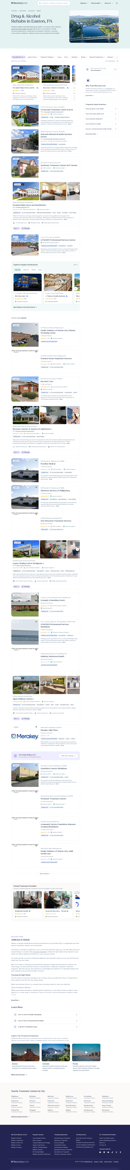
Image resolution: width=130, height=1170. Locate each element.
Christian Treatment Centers (62, 1154)
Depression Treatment (61, 1140)
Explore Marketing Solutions (107, 1140)
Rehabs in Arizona (16, 1147)
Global (40, 270)
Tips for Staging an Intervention (85, 1145)
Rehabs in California (17, 1140)
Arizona (15, 1064)
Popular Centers (38, 1134)
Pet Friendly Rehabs (38, 1152)
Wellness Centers (38, 1149)
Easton (23, 318)
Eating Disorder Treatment (62, 1138)
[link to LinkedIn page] (104, 1152)
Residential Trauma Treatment (63, 1149)
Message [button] (26, 228)
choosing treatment (40, 952)
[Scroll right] (117, 57)
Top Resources (81, 1134)
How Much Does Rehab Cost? (85, 1147)
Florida (33, 270)
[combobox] (54, 3)
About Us (102, 1143)
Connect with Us (104, 1149)
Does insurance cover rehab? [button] (95, 109)
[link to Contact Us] (100, 1152)
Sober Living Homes (39, 1145)
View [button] (15, 228)
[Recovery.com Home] (19, 3)
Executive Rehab (59, 1143)
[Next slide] (75, 84)
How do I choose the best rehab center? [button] (99, 129)
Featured (17, 270)
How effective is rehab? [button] (93, 124)
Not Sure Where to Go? (19, 1134)
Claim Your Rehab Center (106, 1138)
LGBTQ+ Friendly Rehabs (40, 1147)
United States (22, 10)
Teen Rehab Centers (60, 1145)
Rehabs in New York (17, 1143)
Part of (52, 111)
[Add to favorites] (36, 107)
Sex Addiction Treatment (61, 1152)
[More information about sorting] (118, 61)
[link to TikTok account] (112, 1152)
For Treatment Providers (107, 1134)
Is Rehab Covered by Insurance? (85, 1142)
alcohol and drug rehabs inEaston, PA (23, 29)
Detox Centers (37, 1140)
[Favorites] (117, 3)
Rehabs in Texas (16, 1145)
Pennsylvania (31, 10)
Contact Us (102, 1145)
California (26, 270)
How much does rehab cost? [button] (95, 114)
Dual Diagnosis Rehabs (61, 1147)
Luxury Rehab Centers (39, 1138)
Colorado (45, 1064)
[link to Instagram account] (116, 1152)
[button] (24, 61)
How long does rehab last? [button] (94, 119)
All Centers (14, 10)
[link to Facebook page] (120, 1152)
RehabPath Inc (88, 1161)
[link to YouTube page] (108, 1152)
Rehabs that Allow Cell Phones (41, 1154)
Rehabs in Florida (16, 1138)
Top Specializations (61, 1134)
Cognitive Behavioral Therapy (41, 1143)
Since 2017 (109, 88)
